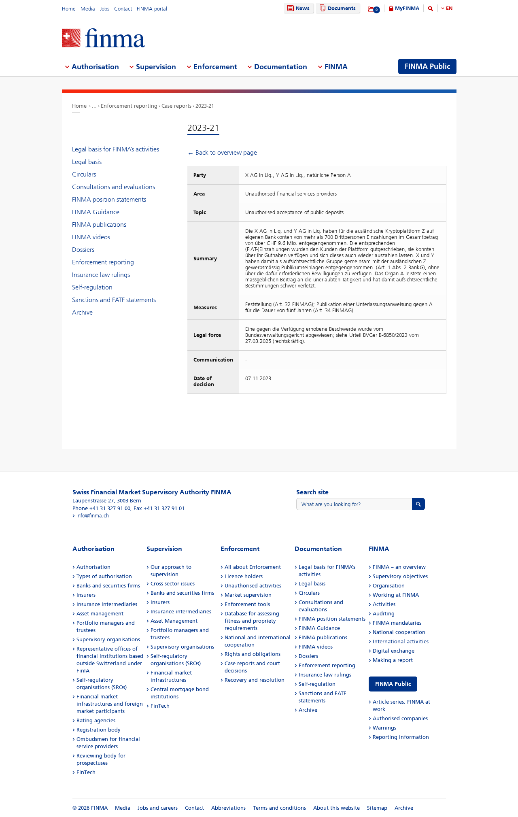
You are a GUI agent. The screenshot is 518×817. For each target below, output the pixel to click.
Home (69, 9)
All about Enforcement (253, 567)
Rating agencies (95, 720)
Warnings (384, 728)
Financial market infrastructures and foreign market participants (109, 704)
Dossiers (83, 249)
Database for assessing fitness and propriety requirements (252, 621)
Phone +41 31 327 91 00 (101, 508)
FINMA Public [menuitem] (427, 66)
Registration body (98, 730)
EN (449, 8)
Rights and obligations (252, 654)
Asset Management (174, 621)
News (303, 8)
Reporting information (401, 737)
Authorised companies (400, 718)
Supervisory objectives (400, 576)
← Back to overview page (222, 152)
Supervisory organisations (108, 639)
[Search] (431, 9)
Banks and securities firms (108, 586)
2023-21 (204, 106)
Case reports (176, 106)
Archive (82, 312)
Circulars (84, 174)
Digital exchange (393, 651)
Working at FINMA (396, 595)
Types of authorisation (104, 576)
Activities (384, 604)
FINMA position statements (109, 199)
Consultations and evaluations (113, 187)
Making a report (393, 660)
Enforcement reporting (129, 106)
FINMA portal (152, 9)
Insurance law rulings (101, 275)
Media (88, 9)
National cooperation (399, 632)
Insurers (86, 595)
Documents (342, 8)
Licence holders (244, 576)
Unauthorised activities (253, 586)
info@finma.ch (92, 516)
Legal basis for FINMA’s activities (115, 149)
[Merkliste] (371, 9)
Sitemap (377, 808)
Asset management (99, 614)
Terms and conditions (279, 808)
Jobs (104, 9)
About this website (336, 808)
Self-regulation (92, 287)
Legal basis (87, 162)
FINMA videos (91, 237)
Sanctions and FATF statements (114, 300)
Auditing (384, 614)
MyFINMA (407, 8)
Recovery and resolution (254, 680)
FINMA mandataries (397, 623)
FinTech (86, 772)
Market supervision (248, 595)
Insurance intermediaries (106, 604)
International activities (401, 641)
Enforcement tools (247, 604)
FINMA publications (99, 224)
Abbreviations (228, 808)
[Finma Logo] (103, 38)
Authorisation (93, 567)
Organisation (389, 586)
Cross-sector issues (173, 584)
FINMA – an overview (399, 567)
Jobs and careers (158, 808)
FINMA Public (393, 684)
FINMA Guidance (95, 212)
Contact (123, 9)
